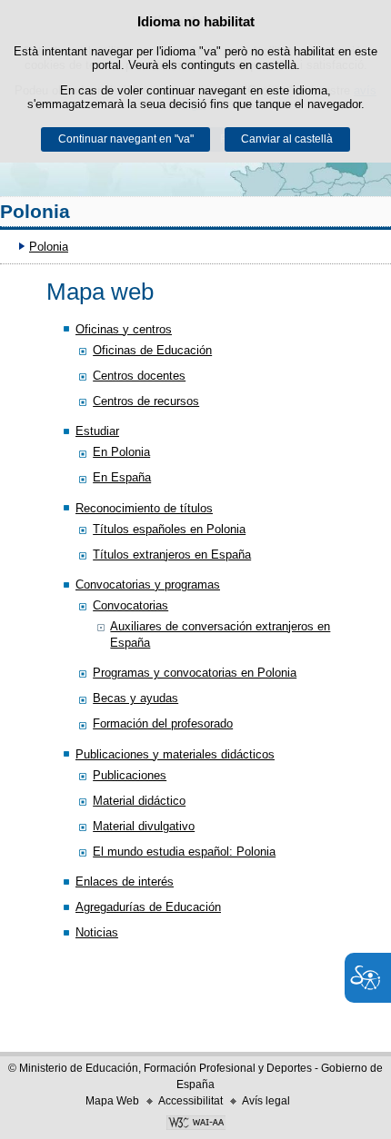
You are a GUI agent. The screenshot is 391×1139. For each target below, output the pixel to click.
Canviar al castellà (287, 139)
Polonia (35, 211)
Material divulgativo (144, 826)
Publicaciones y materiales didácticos (175, 754)
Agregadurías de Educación (148, 907)
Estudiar (97, 431)
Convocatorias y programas (147, 584)
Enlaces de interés (124, 881)
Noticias (96, 932)
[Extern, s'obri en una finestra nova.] (195, 1124)
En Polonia (121, 452)
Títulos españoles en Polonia (169, 529)
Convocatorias (130, 605)
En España (122, 477)
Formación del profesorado (163, 723)
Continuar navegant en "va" (126, 139)
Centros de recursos (146, 401)
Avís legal (266, 1100)
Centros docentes (139, 375)
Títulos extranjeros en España (172, 554)
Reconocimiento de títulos (144, 508)
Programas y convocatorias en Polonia (194, 672)
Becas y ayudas (135, 698)
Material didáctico (139, 800)
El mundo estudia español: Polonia (184, 851)
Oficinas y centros (123, 329)
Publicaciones (129, 775)
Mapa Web (112, 1100)
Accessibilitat (190, 1100)
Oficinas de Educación (152, 350)
